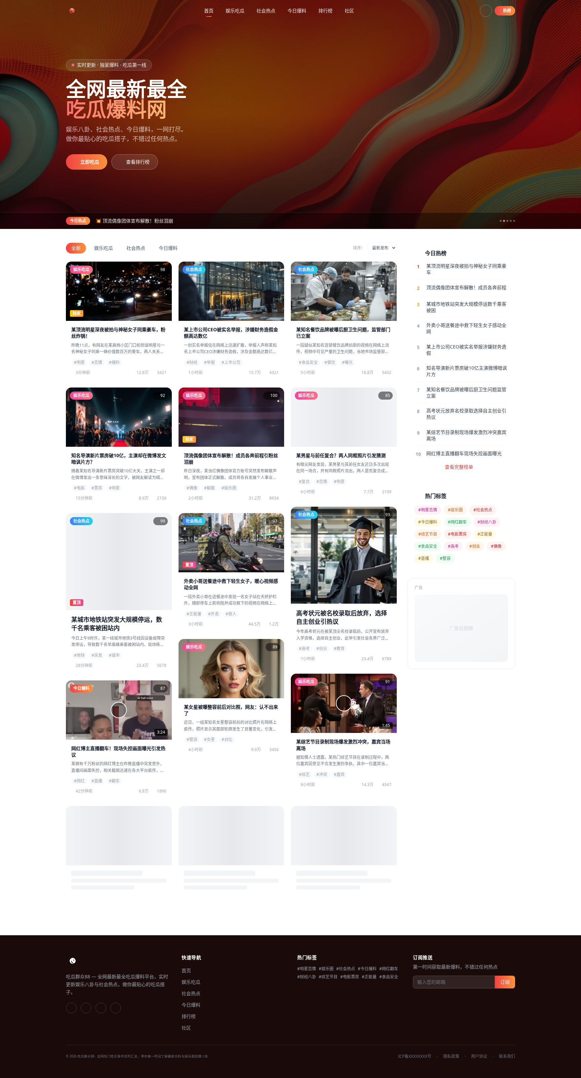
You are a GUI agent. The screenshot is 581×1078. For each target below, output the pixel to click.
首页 (209, 10)
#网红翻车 (457, 522)
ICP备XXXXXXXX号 (414, 1056)
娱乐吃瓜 (235, 10)
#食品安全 (427, 546)
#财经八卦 (486, 522)
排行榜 (325, 10)
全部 (76, 248)
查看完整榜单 (459, 467)
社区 (349, 10)
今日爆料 (296, 10)
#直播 (423, 558)
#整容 (445, 558)
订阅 (505, 982)
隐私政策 (451, 1056)
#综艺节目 (427, 534)
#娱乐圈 (455, 510)
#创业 (474, 546)
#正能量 (484, 534)
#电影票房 (457, 534)
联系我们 (507, 1056)
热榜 (507, 10)
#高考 (453, 546)
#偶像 (496, 546)
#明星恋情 (427, 510)
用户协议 (479, 1056)
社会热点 (266, 10)
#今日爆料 (427, 522)
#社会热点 (482, 510)
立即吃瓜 (89, 162)
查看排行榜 (138, 162)
